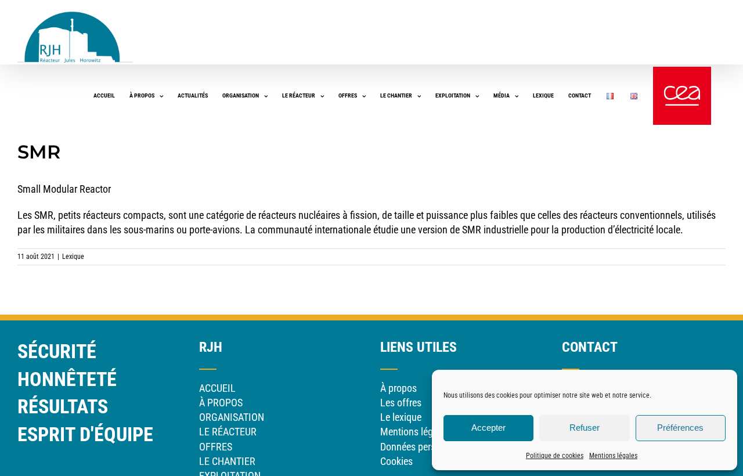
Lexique (73, 257)
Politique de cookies (554, 456)
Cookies (396, 461)
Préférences (680, 427)
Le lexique (400, 417)
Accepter (488, 427)
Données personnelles (425, 447)
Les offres (400, 402)
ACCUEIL (217, 388)
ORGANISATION (231, 417)
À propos (398, 388)
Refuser (584, 427)
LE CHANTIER (227, 461)
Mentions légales (613, 456)
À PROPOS (221, 402)
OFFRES (215, 447)
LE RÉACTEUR (228, 431)
